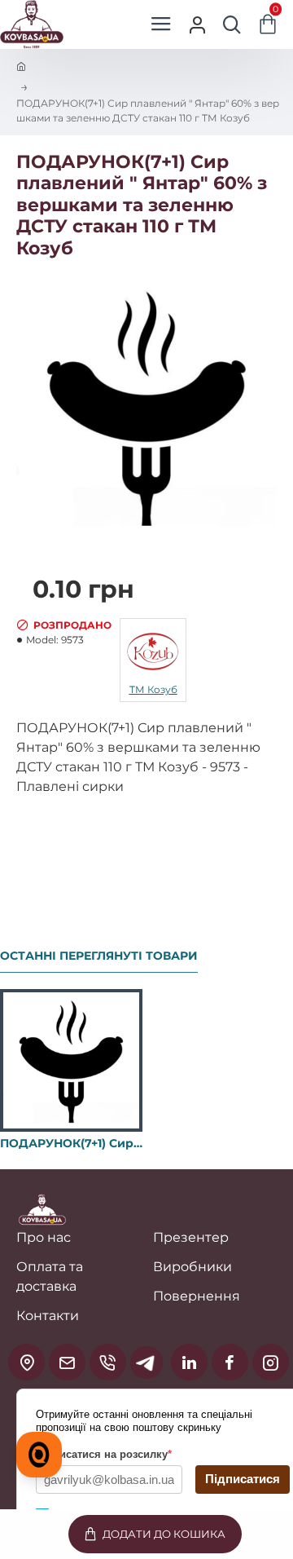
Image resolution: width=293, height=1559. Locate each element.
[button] (155, 1534)
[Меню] (160, 24)
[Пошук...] (232, 24)
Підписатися (242, 1479)
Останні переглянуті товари (99, 956)
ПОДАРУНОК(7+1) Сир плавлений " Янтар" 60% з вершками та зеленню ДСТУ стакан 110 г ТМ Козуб (71, 1143)
